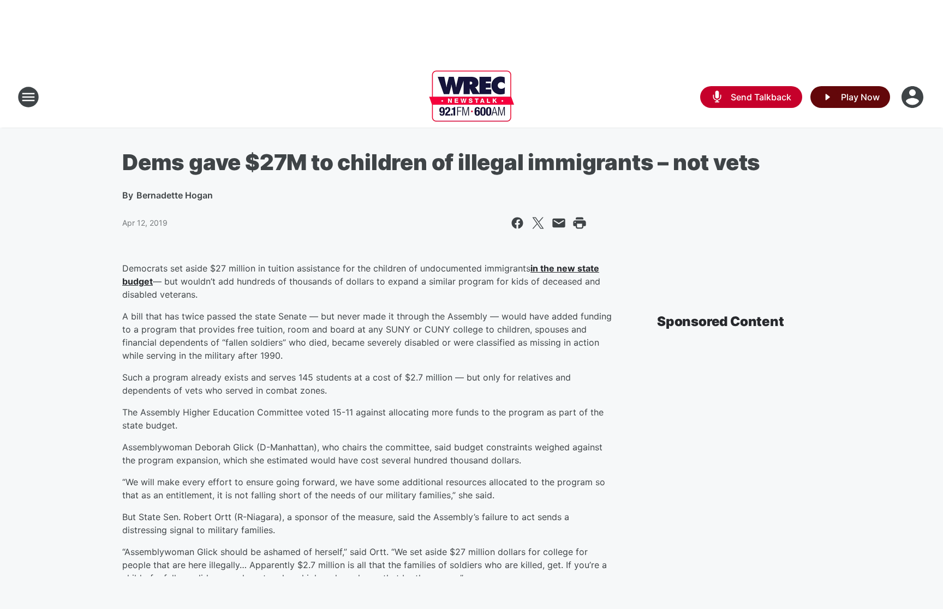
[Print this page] (579, 223)
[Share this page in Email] (558, 223)
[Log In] (914, 97)
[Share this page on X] (538, 223)
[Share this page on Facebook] (517, 223)
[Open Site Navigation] (28, 97)
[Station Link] (471, 97)
